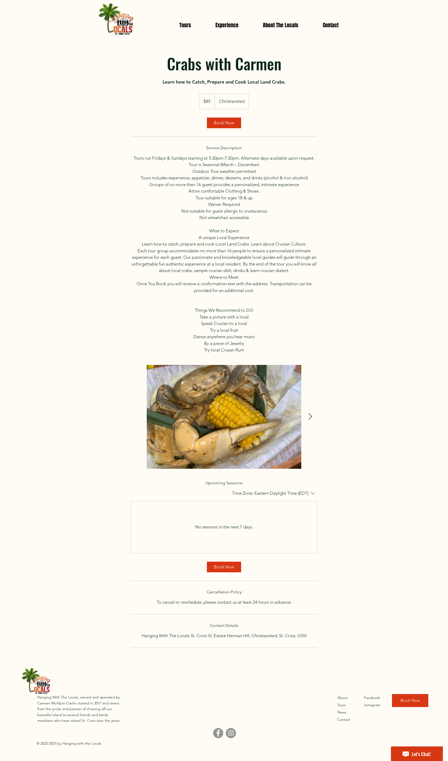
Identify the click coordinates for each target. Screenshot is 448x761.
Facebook (372, 697)
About (342, 697)
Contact (343, 719)
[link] (224, 123)
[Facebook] (218, 733)
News (341, 712)
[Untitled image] (224, 417)
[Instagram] (231, 733)
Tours (341, 705)
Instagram (372, 705)
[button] (227, 25)
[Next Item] (310, 416)
